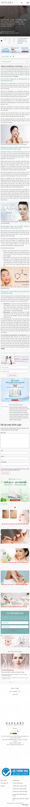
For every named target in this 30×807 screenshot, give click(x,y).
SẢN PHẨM (15, 688)
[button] (22, 3)
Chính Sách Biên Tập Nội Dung (20, 795)
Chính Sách (16, 780)
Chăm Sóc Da (14, 40)
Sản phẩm (3, 780)
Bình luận (3, 432)
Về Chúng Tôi (4, 783)
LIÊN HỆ (15, 694)
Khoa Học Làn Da (10, 41)
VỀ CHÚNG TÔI (15, 691)
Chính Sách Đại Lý (18, 783)
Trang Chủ (5, 39)
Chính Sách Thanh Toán (20, 786)
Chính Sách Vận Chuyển (20, 788)
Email (2, 456)
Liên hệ (3, 786)
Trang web (3, 461)
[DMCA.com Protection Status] (13, 733)
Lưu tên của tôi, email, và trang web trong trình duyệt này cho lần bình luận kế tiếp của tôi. (15, 469)
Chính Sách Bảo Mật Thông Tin (21, 799)
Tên (2, 450)
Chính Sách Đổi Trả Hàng (20, 791)
